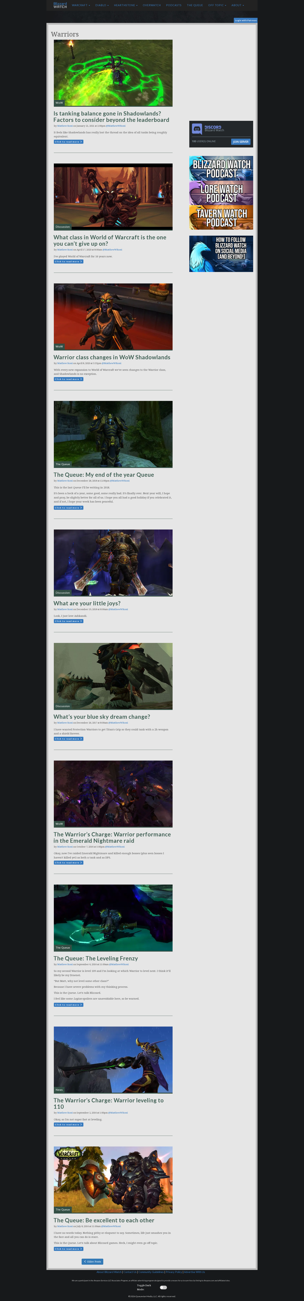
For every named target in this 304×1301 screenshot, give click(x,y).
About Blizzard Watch (109, 1271)
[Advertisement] (222, 49)
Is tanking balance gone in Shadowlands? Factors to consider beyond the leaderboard (111, 116)
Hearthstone (125, 5)
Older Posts (93, 1261)
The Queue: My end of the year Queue (103, 474)
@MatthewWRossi (115, 126)
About (237, 5)
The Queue (195, 5)
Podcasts (174, 5)
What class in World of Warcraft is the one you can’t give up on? (109, 240)
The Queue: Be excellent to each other (103, 1220)
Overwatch (152, 5)
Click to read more (67, 141)
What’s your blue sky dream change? (101, 716)
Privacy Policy (174, 1271)
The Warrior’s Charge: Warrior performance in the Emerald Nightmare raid (112, 837)
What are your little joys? (87, 603)
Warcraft (80, 5)
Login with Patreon (246, 20)
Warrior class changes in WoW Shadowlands (111, 357)
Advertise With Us (194, 1271)
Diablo (101, 5)
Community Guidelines (151, 1271)
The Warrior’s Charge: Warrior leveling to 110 (108, 1103)
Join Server (240, 141)
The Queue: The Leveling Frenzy (95, 958)
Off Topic (216, 5)
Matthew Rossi (65, 126)
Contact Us (130, 1271)
